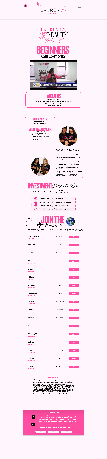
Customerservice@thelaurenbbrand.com (56, 427)
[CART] (25, 5)
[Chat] (33, 417)
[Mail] (33, 424)
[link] (40, 237)
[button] (75, 88)
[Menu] (79, 7)
